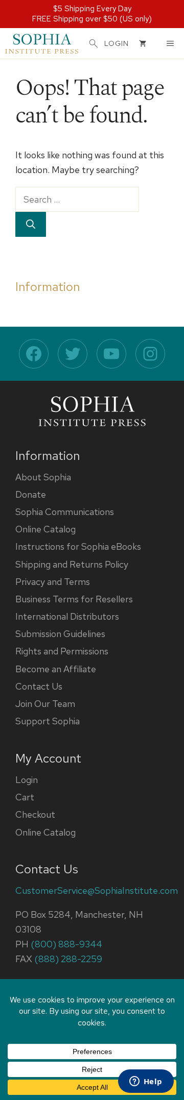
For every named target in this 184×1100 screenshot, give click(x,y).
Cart (24, 797)
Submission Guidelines (60, 634)
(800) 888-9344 (66, 944)
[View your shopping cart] (142, 43)
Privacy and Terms (52, 582)
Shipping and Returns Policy (71, 564)
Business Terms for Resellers (74, 599)
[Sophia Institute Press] (41, 43)
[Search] (30, 224)
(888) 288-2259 (68, 959)
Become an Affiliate (55, 669)
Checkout (35, 814)
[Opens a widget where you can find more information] (146, 1082)
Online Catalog (45, 529)
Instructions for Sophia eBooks (78, 546)
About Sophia (43, 477)
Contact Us (38, 686)
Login (26, 780)
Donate (30, 494)
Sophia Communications (64, 512)
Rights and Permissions (61, 651)
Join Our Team (45, 704)
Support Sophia (47, 721)
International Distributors (67, 616)
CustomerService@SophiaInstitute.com (96, 890)
